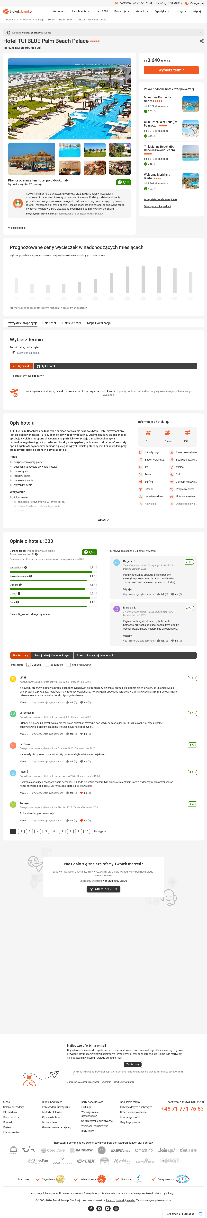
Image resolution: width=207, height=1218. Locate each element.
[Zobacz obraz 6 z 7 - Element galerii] (95, 168)
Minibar (180, 467)
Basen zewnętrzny (186, 452)
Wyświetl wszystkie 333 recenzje (25, 184)
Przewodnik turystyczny (56, 1107)
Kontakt (7, 1122)
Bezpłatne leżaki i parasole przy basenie (186, 459)
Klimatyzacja (152, 452)
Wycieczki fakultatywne (94, 1126)
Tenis (148, 474)
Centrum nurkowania (186, 481)
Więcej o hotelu (17, 227)
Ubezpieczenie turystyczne (97, 1121)
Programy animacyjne (186, 489)
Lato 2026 (102, 11)
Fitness (149, 489)
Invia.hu (130, 1200)
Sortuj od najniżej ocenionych (52, 655)
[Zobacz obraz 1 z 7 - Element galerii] (31, 159)
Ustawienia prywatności (133, 1112)
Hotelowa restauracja (186, 496)
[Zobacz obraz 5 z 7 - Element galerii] (70, 168)
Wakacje (27, 19)
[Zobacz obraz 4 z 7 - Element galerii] (120, 150)
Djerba (51, 19)
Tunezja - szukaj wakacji (157, 206)
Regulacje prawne (130, 1122)
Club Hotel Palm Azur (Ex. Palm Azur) (160, 123)
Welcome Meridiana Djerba (157, 176)
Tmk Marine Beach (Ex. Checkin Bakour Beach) (159, 148)
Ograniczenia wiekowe (186, 503)
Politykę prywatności (123, 1082)
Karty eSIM (87, 1131)
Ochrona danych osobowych (136, 1107)
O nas (6, 1102)
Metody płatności (52, 1112)
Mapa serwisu (11, 1132)
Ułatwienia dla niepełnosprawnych (155, 496)
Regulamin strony (130, 1102)
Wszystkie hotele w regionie (160, 199)
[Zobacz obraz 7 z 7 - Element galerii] (120, 168)
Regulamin (105, 1082)
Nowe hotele (49, 1122)
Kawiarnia (150, 503)
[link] (81, 11)
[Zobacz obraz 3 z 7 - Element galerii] (95, 150)
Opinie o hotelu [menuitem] (72, 323)
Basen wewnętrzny (155, 459)
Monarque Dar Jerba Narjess (157, 99)
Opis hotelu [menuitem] (49, 323)
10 (87, 831)
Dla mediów (10, 1112)
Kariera (7, 1127)
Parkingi (86, 1107)
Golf (178, 474)
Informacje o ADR (130, 1117)
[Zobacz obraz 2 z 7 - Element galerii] (70, 150)
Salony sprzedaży (13, 1107)
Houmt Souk (65, 19)
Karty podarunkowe (92, 1102)
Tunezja (40, 19)
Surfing (149, 481)
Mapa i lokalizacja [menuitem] (99, 323)
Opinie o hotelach (52, 1117)
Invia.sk (120, 1200)
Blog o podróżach (52, 1102)
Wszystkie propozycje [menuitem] (22, 323)
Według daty (20, 655)
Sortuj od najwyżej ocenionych (95, 655)
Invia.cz (110, 1200)
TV (146, 467)
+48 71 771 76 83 (182, 1108)
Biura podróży (11, 1117)
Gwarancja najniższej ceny (57, 1127)
